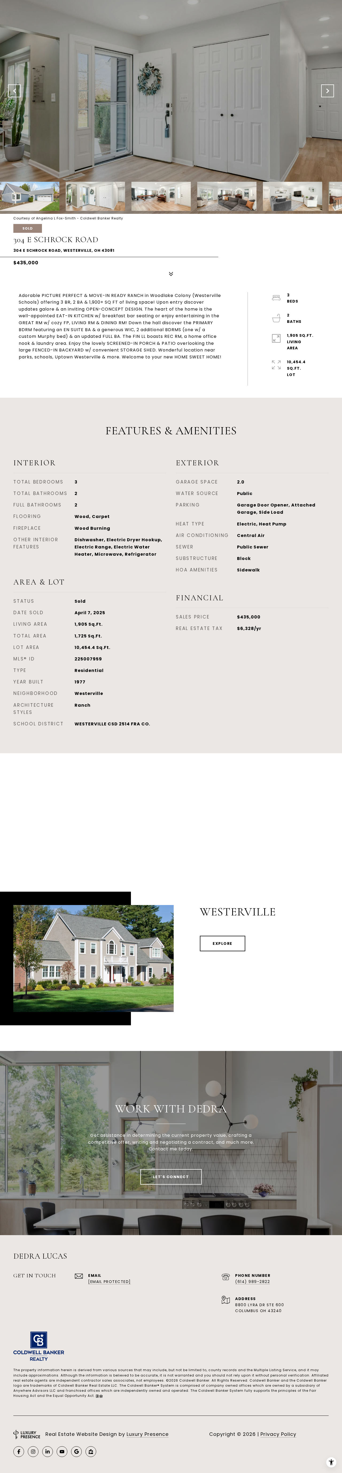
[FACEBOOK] (18, 1451)
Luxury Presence (148, 1434)
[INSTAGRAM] (33, 1451)
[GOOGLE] (76, 1451)
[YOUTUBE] (62, 1451)
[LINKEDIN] (47, 1451)
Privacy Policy (278, 1434)
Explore (222, 943)
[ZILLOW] (91, 1451)
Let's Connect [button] (171, 1177)
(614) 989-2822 (252, 1281)
